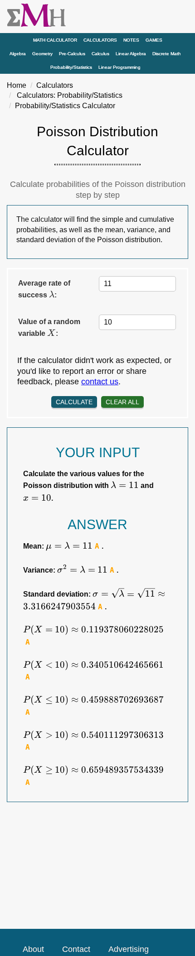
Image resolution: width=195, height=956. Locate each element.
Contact (76, 949)
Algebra (18, 53)
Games (154, 40)
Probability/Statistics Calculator (65, 106)
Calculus (100, 53)
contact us (99, 381)
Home (16, 85)
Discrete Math (166, 53)
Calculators (100, 40)
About (33, 949)
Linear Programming (119, 67)
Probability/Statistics (71, 67)
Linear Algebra (131, 53)
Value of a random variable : (49, 328)
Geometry (42, 53)
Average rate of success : (44, 289)
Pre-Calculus (72, 53)
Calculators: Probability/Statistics (69, 95)
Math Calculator (55, 40)
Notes (131, 40)
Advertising (128, 949)
